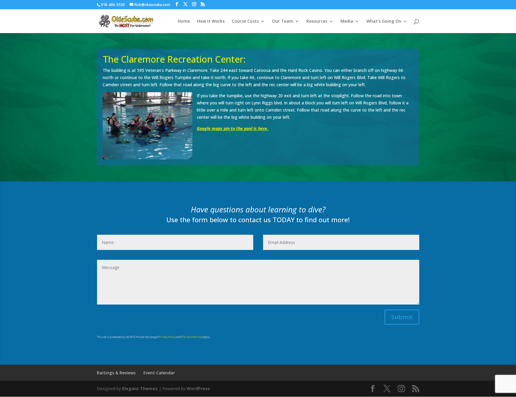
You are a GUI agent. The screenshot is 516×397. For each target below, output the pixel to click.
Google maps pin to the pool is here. (232, 128)
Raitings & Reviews (116, 373)
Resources (316, 21)
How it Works (211, 21)
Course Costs (245, 21)
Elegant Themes (140, 388)
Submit (402, 317)
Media (346, 21)
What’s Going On (383, 21)
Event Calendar (159, 373)
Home (184, 21)
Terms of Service (192, 337)
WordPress (198, 388)
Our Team (282, 21)
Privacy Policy (167, 337)
